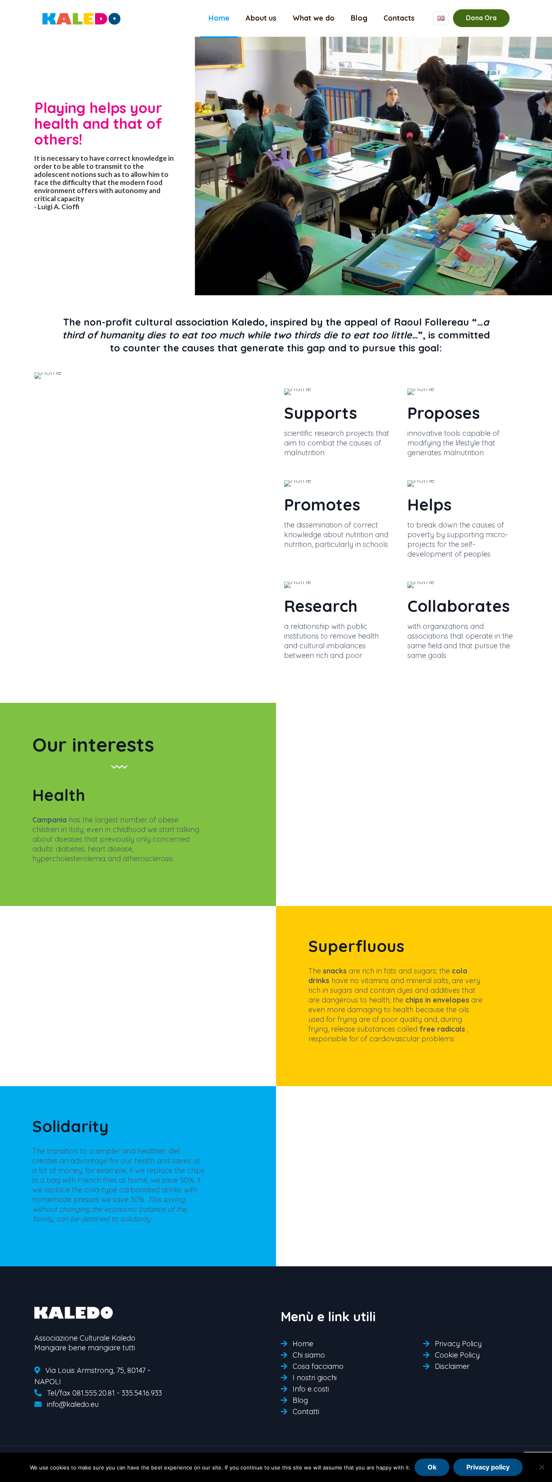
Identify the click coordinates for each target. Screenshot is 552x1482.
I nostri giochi (315, 1377)
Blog (300, 1400)
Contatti (306, 1411)
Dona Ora (481, 18)
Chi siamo (309, 1355)
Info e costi (311, 1389)
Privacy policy (488, 1467)
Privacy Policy (458, 1343)
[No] (542, 1467)
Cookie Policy (457, 1355)
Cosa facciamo (318, 1366)
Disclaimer (452, 1366)
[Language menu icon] (441, 18)
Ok (432, 1467)
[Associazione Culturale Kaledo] (81, 18)
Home (303, 1343)
